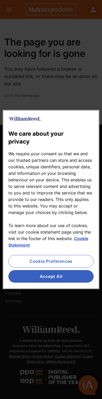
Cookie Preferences (51, 261)
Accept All (51, 276)
